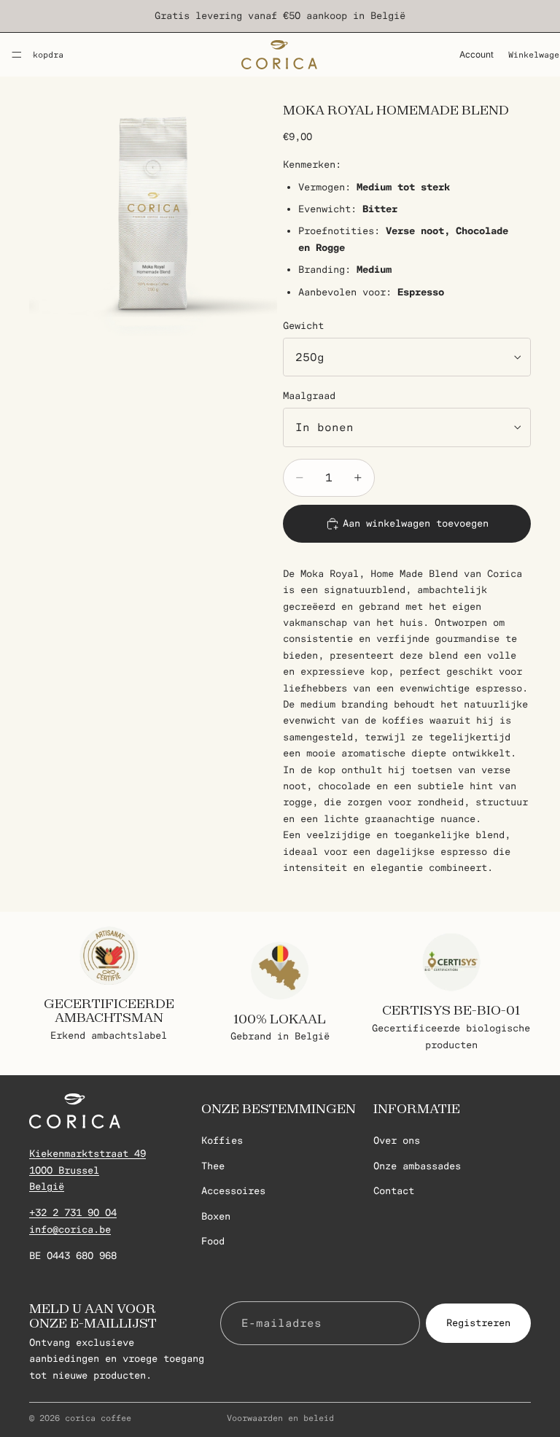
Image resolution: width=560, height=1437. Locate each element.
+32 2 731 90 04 (73, 1212)
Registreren (478, 1322)
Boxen (215, 1216)
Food (213, 1241)
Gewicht (303, 325)
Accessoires (233, 1191)
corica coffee (98, 1418)
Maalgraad (309, 396)
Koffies (222, 1140)
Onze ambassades (417, 1166)
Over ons (396, 1140)
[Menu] (17, 54)
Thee (213, 1166)
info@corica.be (70, 1229)
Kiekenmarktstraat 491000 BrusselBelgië (87, 1170)
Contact (393, 1191)
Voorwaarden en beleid (280, 1418)
